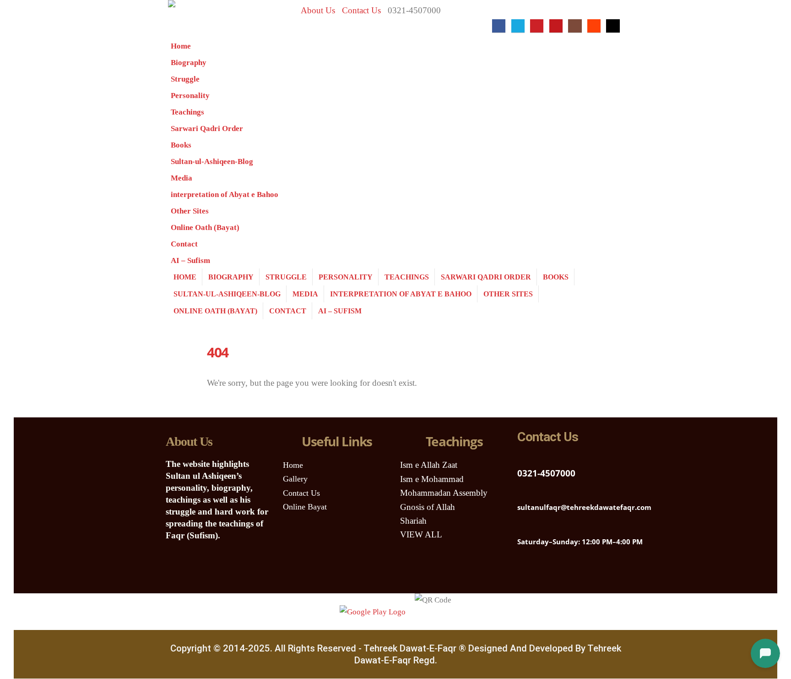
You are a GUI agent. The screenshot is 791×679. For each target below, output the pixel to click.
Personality (190, 95)
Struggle (185, 79)
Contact (184, 244)
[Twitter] (550, 572)
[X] (518, 26)
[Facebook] (498, 26)
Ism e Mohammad (432, 479)
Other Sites (190, 211)
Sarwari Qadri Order (207, 128)
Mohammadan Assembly (444, 493)
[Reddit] (594, 26)
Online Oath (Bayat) (205, 227)
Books (181, 145)
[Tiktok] (612, 26)
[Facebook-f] (577, 572)
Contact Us (361, 10)
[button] (483, 26)
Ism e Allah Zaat (428, 465)
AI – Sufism (190, 260)
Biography (188, 62)
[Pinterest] (536, 26)
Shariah (413, 521)
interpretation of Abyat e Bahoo (224, 194)
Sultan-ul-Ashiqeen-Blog (212, 161)
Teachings (187, 112)
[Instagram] (574, 26)
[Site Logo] (196, 19)
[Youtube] (556, 26)
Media (181, 178)
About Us (318, 10)
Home (181, 46)
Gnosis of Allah (427, 507)
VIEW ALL (421, 534)
